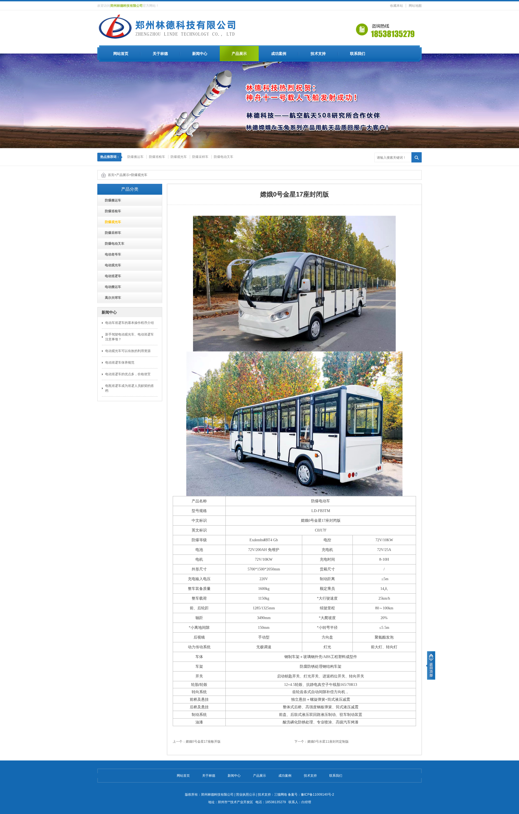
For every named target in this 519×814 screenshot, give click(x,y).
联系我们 (357, 53)
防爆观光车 (179, 157)
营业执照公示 (245, 794)
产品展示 (239, 53)
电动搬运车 (111, 287)
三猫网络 (280, 794)
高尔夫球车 (111, 298)
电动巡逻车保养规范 (119, 362)
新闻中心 (199, 53)
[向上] (430, 665)
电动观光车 (111, 265)
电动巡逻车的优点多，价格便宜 (128, 374)
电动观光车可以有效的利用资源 (128, 351)
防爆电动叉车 (223, 157)
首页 (111, 175)
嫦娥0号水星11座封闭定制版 (328, 741)
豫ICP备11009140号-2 (317, 794)
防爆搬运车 (135, 157)
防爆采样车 (200, 157)
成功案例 (278, 53)
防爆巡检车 (157, 157)
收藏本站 (396, 6)
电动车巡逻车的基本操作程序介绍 (129, 323)
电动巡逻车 (111, 276)
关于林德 (160, 53)
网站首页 (120, 53)
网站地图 (415, 6)
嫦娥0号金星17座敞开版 (203, 741)
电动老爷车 (111, 254)
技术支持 (318, 53)
